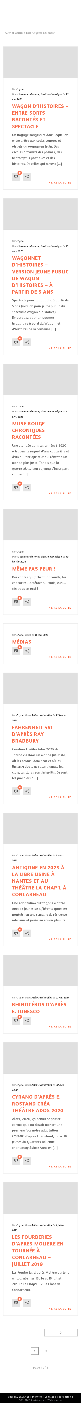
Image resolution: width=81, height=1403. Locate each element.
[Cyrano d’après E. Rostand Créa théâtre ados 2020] (40, 1058)
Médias (22, 642)
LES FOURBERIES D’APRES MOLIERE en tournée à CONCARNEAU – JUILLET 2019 (38, 1250)
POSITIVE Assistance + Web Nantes (40, 1400)
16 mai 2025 (41, 634)
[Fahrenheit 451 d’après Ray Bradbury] (40, 688)
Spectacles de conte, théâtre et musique (40, 94)
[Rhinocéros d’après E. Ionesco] (40, 970)
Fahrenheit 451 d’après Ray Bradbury (32, 734)
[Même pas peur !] (40, 524)
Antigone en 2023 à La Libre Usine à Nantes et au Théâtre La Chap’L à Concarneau (39, 881)
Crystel (20, 89)
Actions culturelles (42, 715)
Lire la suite (61, 182)
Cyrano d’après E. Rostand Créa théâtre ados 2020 (38, 1103)
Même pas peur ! (34, 569)
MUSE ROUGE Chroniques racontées (28, 430)
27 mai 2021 (62, 997)
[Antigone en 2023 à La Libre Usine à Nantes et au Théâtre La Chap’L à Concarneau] (40, 828)
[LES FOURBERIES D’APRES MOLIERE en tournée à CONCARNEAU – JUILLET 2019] (40, 1198)
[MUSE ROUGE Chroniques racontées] (40, 379)
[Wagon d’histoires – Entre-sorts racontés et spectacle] (40, 62)
